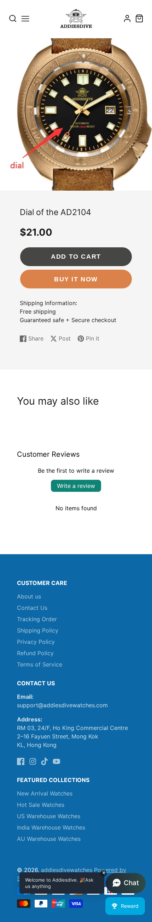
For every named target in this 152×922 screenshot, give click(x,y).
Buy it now (76, 279)
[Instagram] (33, 761)
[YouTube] (56, 761)
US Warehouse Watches (48, 816)
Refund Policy (35, 653)
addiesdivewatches (66, 869)
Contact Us (32, 607)
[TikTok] (44, 761)
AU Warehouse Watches (49, 838)
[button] (82, 883)
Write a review (76, 485)
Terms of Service (39, 664)
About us (29, 596)
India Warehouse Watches (51, 827)
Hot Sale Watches (40, 804)
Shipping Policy (37, 630)
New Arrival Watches (44, 793)
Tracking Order (37, 619)
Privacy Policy (36, 641)
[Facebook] (21, 761)
